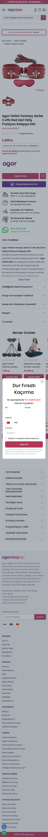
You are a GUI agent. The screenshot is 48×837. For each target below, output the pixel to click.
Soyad (27, 407)
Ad (6, 407)
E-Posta (8, 428)
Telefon (8, 417)
